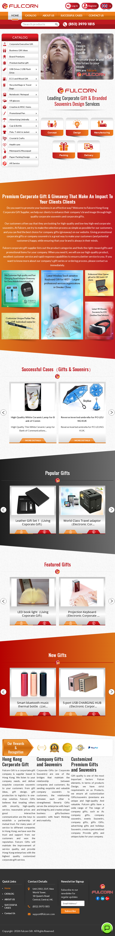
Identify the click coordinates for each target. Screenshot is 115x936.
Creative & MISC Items (20, 107)
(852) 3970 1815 (81, 24)
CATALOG (30, 15)
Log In (75, 5)
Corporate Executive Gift (21, 44)
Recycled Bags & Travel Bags (20, 87)
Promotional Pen (17, 113)
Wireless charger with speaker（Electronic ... (82, 613)
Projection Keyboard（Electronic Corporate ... (33, 613)
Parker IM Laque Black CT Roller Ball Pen (82, 419)
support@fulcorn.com (44, 914)
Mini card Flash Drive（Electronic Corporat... (82, 522)
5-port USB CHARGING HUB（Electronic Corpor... (33, 704)
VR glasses (14, 100)
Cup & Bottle (15, 125)
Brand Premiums (17, 56)
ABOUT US (48, 15)
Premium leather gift (19, 63)
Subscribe (70, 910)
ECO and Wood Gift (18, 78)
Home (7, 888)
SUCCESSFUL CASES (71, 15)
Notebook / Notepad (19, 94)
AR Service (14, 163)
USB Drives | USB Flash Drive (20, 71)
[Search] (56, 24)
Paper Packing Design (19, 157)
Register (92, 5)
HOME (15, 15)
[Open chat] (107, 928)
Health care (14, 144)
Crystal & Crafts (17, 138)
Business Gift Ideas (18, 50)
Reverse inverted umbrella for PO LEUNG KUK (33, 419)
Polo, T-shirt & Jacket (19, 132)
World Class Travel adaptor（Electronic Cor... (33, 522)
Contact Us (9, 913)
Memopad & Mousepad (20, 150)
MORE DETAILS (33, 440)
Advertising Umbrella (19, 119)
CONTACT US (96, 15)
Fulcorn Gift (27, 931)
